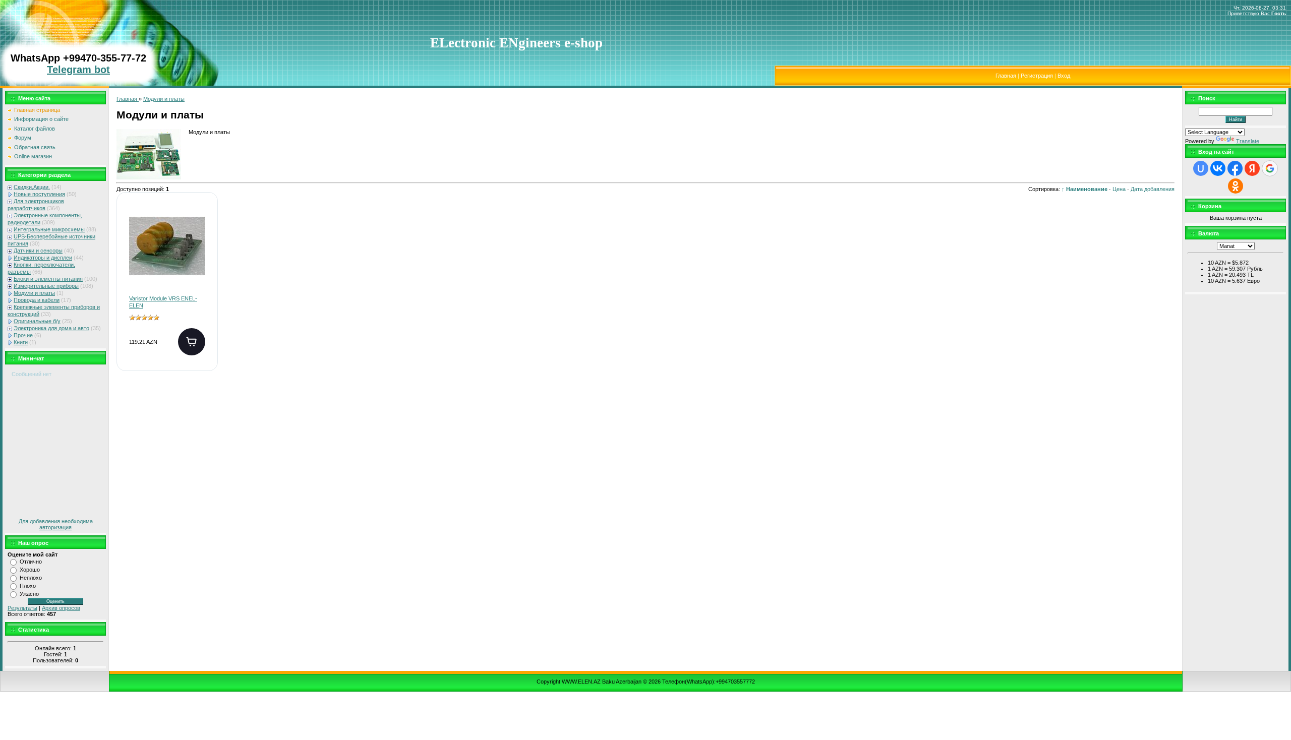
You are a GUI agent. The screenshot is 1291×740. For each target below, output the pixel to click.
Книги (21, 342)
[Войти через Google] (1270, 168)
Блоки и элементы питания (48, 279)
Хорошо (30, 570)
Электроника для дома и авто (51, 328)
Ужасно (29, 594)
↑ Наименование (1084, 189)
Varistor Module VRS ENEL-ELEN (163, 302)
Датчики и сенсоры (38, 251)
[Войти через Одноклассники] (1235, 186)
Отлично (31, 562)
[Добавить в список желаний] (201, 221)
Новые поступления (39, 194)
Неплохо (31, 578)
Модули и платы (34, 293)
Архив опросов (61, 608)
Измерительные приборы (46, 286)
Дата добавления (1153, 189)
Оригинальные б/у (37, 321)
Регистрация (1037, 76)
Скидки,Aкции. (32, 187)
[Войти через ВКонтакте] (1217, 168)
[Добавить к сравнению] (201, 253)
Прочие (23, 335)
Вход (1064, 76)
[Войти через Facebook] (1235, 168)
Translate (1247, 141)
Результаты (22, 608)
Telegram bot (78, 69)
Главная (1005, 76)
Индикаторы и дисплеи (43, 258)
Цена (1119, 189)
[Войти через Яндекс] (1252, 168)
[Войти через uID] (1200, 168)
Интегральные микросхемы (49, 229)
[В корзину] (191, 341)
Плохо (28, 586)
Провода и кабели (37, 300)
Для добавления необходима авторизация (56, 524)
